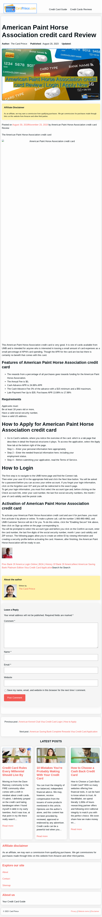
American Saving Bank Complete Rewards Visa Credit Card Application (63, 732)
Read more (7, 826)
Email (7, 664)
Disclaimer (95, 911)
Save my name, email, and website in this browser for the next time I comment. (46, 690)
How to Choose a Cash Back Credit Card (83, 771)
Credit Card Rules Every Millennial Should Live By (14, 771)
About (5, 872)
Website (8, 677)
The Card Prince (27, 589)
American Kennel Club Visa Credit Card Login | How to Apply (47, 722)
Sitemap (6, 885)
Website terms (83, 911)
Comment (9, 621)
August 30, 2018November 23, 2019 (30, 124)
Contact (6, 878)
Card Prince (14, 911)
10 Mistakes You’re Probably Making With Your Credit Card (49, 773)
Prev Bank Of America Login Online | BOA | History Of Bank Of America (37, 564)
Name (7, 652)
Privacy (74, 911)
